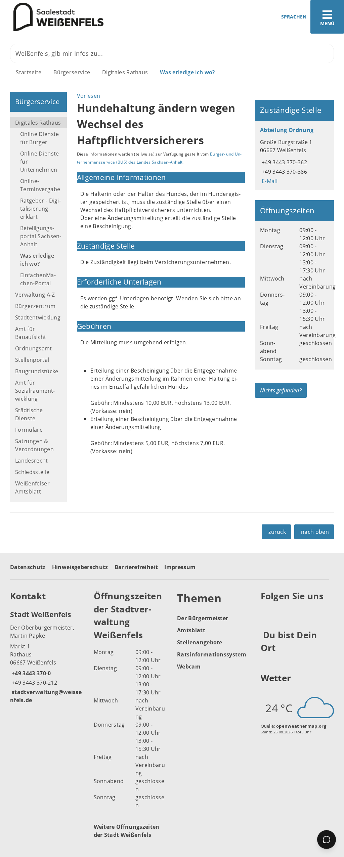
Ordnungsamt (33, 348)
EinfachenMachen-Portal (38, 279)
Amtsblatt (191, 630)
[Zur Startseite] (83, 17)
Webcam (189, 666)
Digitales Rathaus (125, 72)
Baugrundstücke (36, 371)
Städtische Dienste (29, 414)
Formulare (29, 429)
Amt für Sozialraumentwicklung (35, 390)
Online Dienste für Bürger (39, 138)
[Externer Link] (267, 612)
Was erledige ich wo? (187, 72)
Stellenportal (32, 359)
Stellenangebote (199, 642)
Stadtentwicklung (37, 317)
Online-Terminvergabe (40, 185)
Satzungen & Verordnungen (34, 445)
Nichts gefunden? (281, 390)
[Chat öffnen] (326, 839)
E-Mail (268, 181)
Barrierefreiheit (136, 567)
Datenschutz (28, 567)
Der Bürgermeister (202, 618)
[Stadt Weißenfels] (47, 656)
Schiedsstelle (32, 472)
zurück (277, 531)
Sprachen (293, 16)
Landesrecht (31, 460)
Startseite (28, 72)
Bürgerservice (71, 72)
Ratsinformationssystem (211, 654)
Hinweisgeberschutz (80, 567)
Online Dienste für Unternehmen (39, 161)
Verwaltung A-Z (35, 294)
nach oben (315, 531)
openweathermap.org (301, 726)
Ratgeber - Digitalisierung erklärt (40, 208)
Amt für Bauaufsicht (30, 333)
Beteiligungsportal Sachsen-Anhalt (40, 236)
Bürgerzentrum (35, 306)
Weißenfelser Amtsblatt (32, 487)
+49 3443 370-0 (30, 673)
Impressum (180, 567)
